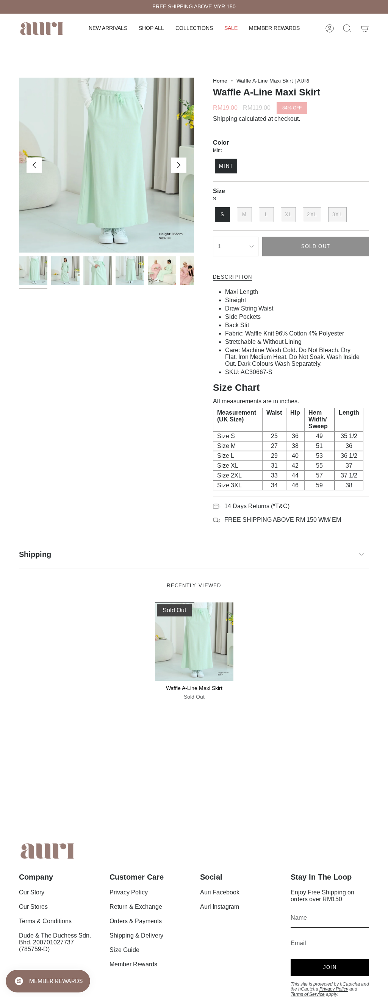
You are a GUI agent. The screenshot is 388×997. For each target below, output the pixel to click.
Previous (34, 165)
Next (178, 165)
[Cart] (364, 28)
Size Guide (124, 950)
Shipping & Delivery (136, 935)
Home (220, 81)
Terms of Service (308, 994)
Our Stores (33, 906)
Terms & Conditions (45, 921)
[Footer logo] (47, 851)
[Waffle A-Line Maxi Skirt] (194, 641)
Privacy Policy (129, 892)
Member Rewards (133, 964)
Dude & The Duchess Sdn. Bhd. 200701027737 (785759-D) (55, 942)
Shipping (225, 118)
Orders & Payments (136, 921)
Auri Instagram (219, 906)
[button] (151, 28)
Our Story (31, 892)
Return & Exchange (136, 906)
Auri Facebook (219, 892)
